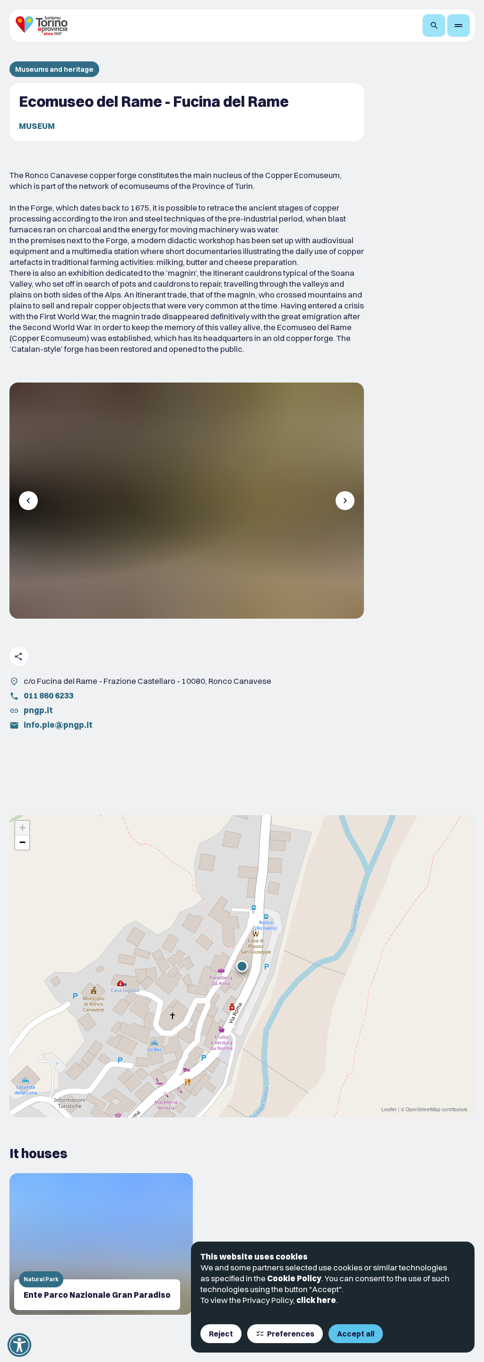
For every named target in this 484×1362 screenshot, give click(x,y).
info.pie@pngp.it (58, 725)
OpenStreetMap (423, 1109)
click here (316, 1300)
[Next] (345, 500)
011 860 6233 (49, 695)
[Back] (28, 500)
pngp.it (38, 710)
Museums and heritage (54, 69)
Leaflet (389, 1109)
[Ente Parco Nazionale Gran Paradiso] (101, 1244)
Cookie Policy (294, 1278)
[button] (242, 966)
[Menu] (458, 25)
